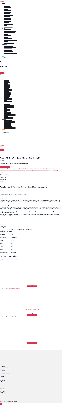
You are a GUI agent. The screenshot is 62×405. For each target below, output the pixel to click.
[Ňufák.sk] (2, 1)
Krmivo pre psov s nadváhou (35, 170)
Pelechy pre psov (7, 21)
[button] (1, 60)
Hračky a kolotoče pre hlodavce (10, 47)
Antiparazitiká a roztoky (8, 15)
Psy (2, 79)
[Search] (2, 73)
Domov (3, 3)
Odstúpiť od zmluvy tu (5, 373)
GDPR (3, 369)
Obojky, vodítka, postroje (8, 24)
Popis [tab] (3, 172)
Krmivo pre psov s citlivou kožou (11, 170)
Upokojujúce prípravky (8, 27)
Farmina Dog (55, 170)
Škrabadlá (6, 34)
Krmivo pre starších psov (44, 170)
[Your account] (0, 61)
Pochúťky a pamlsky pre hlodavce (10, 53)
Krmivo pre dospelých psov (55, 168)
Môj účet (3, 366)
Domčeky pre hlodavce (8, 46)
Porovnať (1, 183)
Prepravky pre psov (7, 18)
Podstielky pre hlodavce (8, 51)
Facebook (3, 370)
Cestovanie (6, 9)
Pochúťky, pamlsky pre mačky (9, 32)
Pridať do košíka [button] (32, 286)
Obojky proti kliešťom (8, 38)
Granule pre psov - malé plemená (17, 168)
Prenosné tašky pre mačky (9, 43)
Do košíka (1, 181)
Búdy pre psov (6, 22)
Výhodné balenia (5, 57)
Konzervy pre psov (7, 12)
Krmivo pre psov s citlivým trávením (23, 170)
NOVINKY (4, 54)
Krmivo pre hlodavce (8, 50)
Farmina (6, 174)
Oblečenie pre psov (7, 19)
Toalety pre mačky (7, 35)
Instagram (3, 371)
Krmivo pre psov (7, 6)
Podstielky (6, 37)
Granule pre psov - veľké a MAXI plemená (43, 168)
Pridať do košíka (5, 167)
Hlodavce (4, 44)
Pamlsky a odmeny (7, 10)
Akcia (3, 56)
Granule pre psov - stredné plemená (29, 168)
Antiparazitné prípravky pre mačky (10, 40)
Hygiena (5, 25)
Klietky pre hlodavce (7, 123)
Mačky (3, 28)
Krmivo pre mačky (7, 29)
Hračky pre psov (7, 16)
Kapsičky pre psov (7, 7)
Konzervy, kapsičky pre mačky (10, 31)
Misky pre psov (7, 13)
